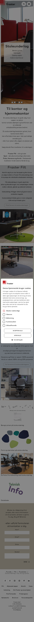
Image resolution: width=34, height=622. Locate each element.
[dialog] (17, 311)
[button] (17, 340)
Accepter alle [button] (17, 331)
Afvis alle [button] (17, 335)
